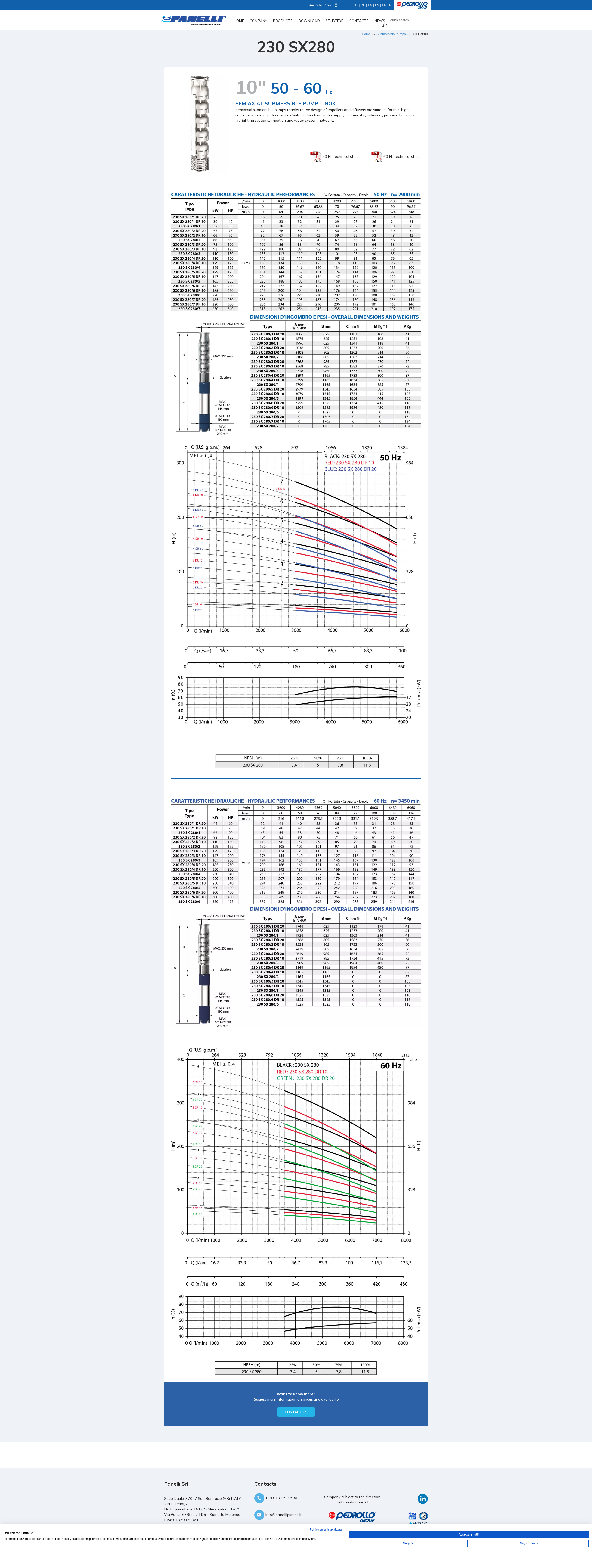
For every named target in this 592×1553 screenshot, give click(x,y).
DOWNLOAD (309, 21)
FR (384, 5)
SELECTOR (335, 21)
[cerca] (384, 25)
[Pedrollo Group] (412, 4)
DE (363, 5)
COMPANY (258, 21)
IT (356, 5)
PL (391, 5)
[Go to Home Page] (193, 20)
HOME (239, 21)
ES (377, 5)
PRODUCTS (283, 21)
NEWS (379, 21)
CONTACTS (359, 21)
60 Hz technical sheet (401, 156)
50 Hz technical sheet (340, 156)
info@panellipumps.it (283, 1514)
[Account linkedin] (423, 1498)
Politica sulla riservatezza (326, 1529)
